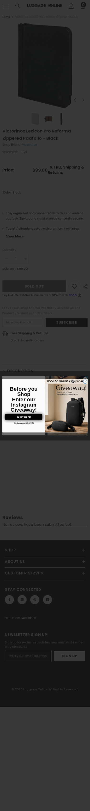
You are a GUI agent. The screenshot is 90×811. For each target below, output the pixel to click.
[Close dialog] (85, 381)
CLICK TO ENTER (23, 417)
